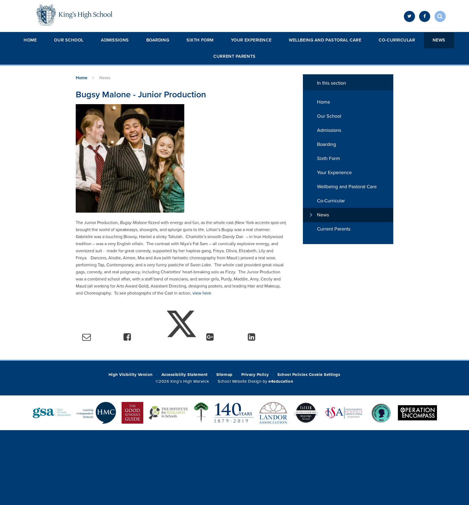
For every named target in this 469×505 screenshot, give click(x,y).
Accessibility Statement (184, 374)
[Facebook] (424, 16)
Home (30, 40)
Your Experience (251, 40)
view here (201, 293)
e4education (280, 381)
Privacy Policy (255, 374)
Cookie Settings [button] (324, 374)
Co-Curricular (397, 40)
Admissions (115, 40)
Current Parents (234, 56)
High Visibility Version (131, 374)
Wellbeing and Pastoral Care (325, 40)
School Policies (292, 374)
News (439, 40)
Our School (69, 40)
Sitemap (224, 374)
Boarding (157, 40)
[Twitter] (409, 16)
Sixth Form (200, 40)
